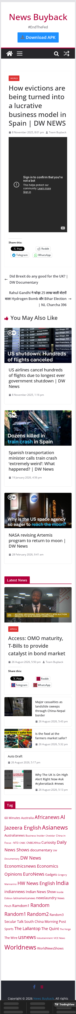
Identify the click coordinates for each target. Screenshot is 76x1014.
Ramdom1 (21, 905)
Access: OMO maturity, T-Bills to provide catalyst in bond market (36, 646)
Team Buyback (57, 132)
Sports (9, 929)
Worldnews (20, 947)
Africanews (47, 817)
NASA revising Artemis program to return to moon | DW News (37, 540)
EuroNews (33, 874)
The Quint (50, 928)
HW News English (36, 883)
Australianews (14, 835)
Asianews (55, 827)
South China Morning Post (45, 921)
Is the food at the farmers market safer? (51, 736)
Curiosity (48, 842)
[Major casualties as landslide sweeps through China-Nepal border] (18, 711)
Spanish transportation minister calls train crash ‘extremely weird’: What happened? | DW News (33, 461)
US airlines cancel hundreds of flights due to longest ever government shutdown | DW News (37, 378)
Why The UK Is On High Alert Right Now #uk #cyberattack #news (51, 779)
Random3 (57, 914)
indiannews (14, 891)
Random (39, 905)
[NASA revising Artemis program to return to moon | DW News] (37, 495)
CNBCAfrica (33, 843)
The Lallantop (27, 928)
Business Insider (35, 835)
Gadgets (51, 874)
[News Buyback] (9, 53)
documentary (41, 850)
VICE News (59, 938)
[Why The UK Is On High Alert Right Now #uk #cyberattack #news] (18, 782)
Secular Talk (13, 921)
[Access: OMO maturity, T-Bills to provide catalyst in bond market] (37, 604)
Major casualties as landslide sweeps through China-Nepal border (50, 708)
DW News (30, 858)
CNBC (22, 842)
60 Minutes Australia (19, 818)
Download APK (40, 37)
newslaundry (46, 898)
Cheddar (50, 835)
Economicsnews (20, 866)
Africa (13, 629)
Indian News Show (41, 891)
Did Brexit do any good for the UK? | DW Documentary (39, 279)
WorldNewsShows (50, 948)
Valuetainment (45, 938)
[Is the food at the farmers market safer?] (18, 739)
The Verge (65, 929)
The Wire (10, 937)
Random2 (38, 914)
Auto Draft (15, 756)
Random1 (15, 914)
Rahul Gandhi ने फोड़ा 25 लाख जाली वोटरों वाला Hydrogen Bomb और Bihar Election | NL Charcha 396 (35, 298)
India (62, 883)
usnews (27, 936)
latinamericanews (24, 898)
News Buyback (38, 17)
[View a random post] (66, 53)
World (14, 78)
